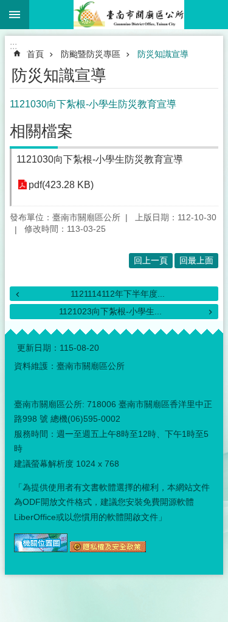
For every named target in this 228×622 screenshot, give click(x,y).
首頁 (35, 54)
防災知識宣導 (162, 54)
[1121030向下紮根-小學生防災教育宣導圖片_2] (108, 549)
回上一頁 (151, 260)
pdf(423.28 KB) (61, 185)
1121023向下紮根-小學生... (110, 311)
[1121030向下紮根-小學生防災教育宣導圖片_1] (40, 549)
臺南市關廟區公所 (128, 14)
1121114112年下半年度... (118, 294)
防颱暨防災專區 (90, 54)
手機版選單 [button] (14, 14)
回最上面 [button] (196, 260)
